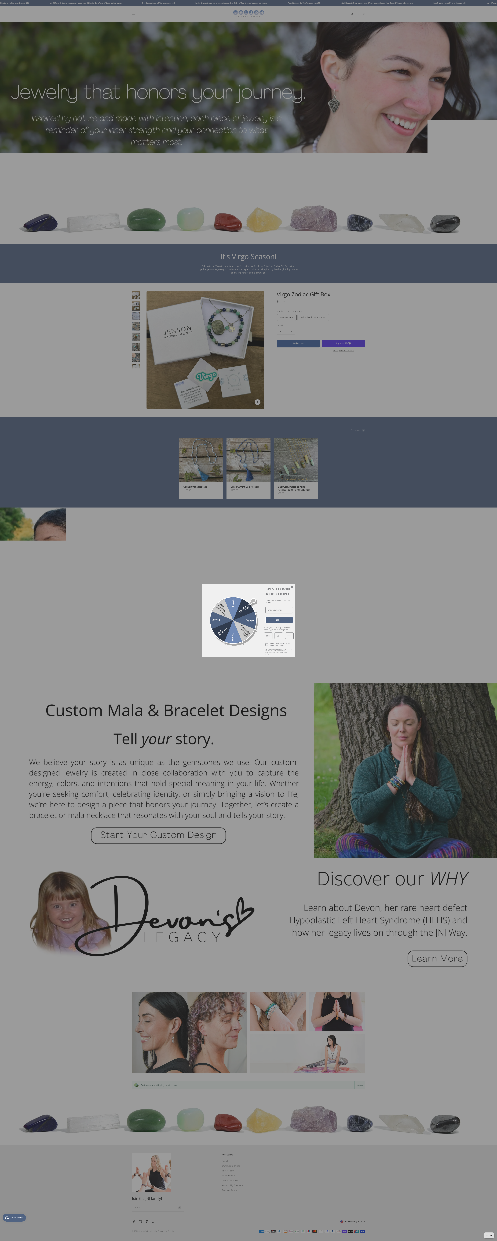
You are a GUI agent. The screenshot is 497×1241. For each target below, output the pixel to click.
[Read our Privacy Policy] (291, 649)
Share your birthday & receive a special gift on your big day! (277, 628)
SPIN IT (279, 620)
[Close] (292, 587)
